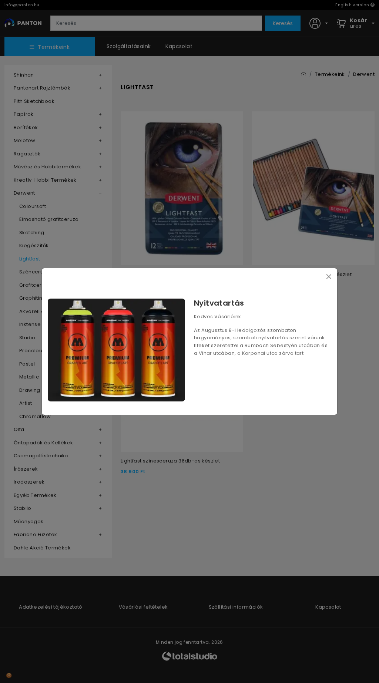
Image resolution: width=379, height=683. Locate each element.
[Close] (328, 276)
